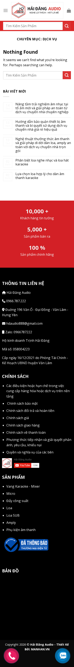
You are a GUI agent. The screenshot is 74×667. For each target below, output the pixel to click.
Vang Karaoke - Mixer (23, 486)
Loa (9, 508)
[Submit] (67, 26)
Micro (10, 493)
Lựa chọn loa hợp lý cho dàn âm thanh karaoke (39, 176)
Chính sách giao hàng (23, 425)
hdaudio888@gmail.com (24, 323)
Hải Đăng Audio (18, 292)
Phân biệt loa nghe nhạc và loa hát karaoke (42, 162)
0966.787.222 (15, 301)
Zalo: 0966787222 (18, 332)
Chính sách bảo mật (22, 403)
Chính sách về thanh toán (26, 432)
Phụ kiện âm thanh (21, 530)
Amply (11, 522)
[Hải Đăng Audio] (37, 10)
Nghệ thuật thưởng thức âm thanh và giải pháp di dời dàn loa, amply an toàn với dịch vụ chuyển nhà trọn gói (43, 145)
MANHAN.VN (40, 649)
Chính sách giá (17, 418)
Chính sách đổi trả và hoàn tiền (30, 410)
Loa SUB (13, 515)
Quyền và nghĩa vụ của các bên (29, 452)
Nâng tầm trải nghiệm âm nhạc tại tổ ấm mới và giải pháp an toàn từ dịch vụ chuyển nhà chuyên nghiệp (41, 108)
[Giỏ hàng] (69, 10)
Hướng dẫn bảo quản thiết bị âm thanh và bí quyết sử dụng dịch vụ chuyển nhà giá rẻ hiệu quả (41, 126)
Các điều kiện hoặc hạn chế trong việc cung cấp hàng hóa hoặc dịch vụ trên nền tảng (38, 391)
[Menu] (5, 10)
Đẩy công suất (17, 501)
